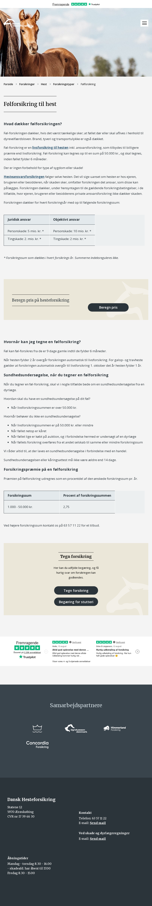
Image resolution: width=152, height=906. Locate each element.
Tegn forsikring (76, 590)
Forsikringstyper (63, 84)
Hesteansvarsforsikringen (24, 177)
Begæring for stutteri (76, 602)
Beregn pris (108, 307)
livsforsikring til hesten (50, 147)
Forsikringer (27, 84)
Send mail (98, 823)
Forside (8, 84)
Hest (44, 84)
